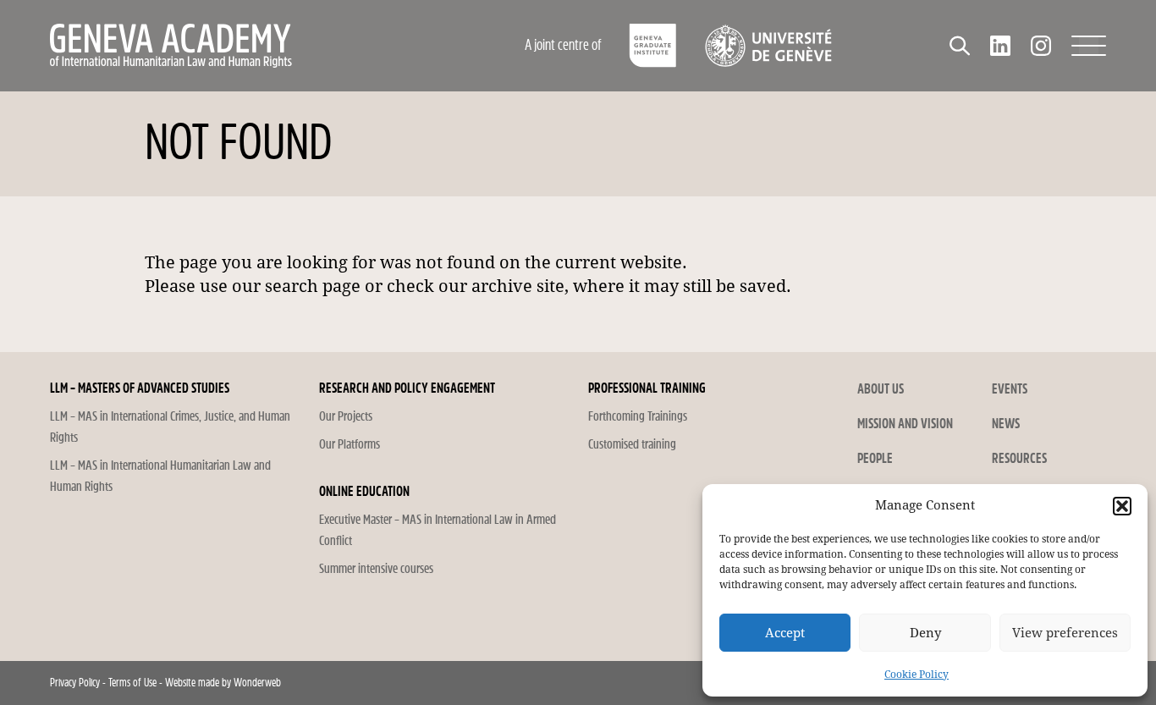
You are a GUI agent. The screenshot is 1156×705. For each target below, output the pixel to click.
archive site (517, 286)
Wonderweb (257, 682)
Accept (785, 633)
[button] (1122, 506)
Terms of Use (132, 682)
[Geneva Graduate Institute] (653, 46)
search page (313, 286)
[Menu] (1088, 46)
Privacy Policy (75, 682)
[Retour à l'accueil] (244, 46)
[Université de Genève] (768, 46)
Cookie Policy (916, 674)
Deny (925, 633)
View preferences (1065, 633)
